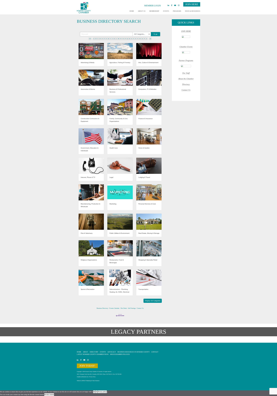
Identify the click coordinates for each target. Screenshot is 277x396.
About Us (141, 11)
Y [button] (144, 38)
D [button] (100, 38)
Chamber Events (186, 47)
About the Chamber (186, 79)
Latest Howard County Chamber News (93, 354)
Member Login (152, 5)
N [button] (120, 38)
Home (132, 11)
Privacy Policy (92, 376)
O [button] (123, 38)
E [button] (102, 38)
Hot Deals (124, 308)
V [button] (137, 38)
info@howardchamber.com (82, 376)
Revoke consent (49, 394)
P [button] (125, 38)
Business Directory (102, 308)
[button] (152, 301)
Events (166, 11)
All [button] (150, 38)
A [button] (93, 38)
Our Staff (186, 73)
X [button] (142, 38)
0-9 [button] (90, 38)
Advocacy (111, 352)
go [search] (156, 34)
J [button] (112, 38)
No (96, 392)
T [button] (133, 38)
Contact (154, 352)
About (85, 352)
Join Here (191, 4)
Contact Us (140, 308)
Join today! (87, 365)
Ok (94, 392)
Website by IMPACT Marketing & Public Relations (88, 380)
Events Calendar (114, 308)
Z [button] (146, 38)
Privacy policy (102, 392)
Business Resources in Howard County (134, 352)
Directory (186, 84)
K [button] (114, 38)
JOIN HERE (186, 31)
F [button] (104, 38)
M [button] (118, 38)
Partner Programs (186, 60)
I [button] (110, 38)
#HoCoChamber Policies (120, 354)
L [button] (116, 38)
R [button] (129, 38)
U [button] (135, 38)
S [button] (131, 38)
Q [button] (127, 38)
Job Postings (132, 308)
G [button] (106, 38)
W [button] (140, 38)
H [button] (108, 38)
